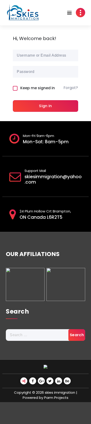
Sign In (45, 106)
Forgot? (70, 87)
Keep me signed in (37, 88)
